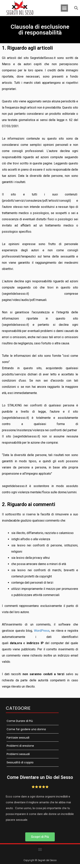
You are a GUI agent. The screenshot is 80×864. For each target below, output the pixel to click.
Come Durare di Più (20, 721)
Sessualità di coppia (20, 762)
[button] (64, 8)
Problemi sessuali (18, 754)
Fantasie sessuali (18, 738)
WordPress (42, 630)
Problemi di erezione (20, 746)
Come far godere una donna (26, 729)
